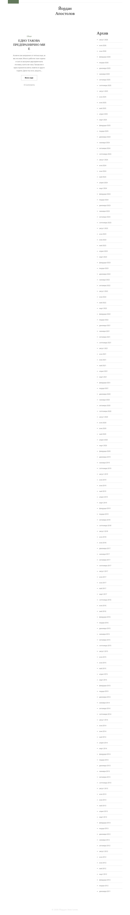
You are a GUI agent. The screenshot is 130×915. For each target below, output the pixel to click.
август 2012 (103, 851)
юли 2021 (102, 354)
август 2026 (103, 40)
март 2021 (103, 377)
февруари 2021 (104, 383)
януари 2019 (103, 514)
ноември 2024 (104, 142)
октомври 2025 (104, 80)
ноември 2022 (104, 280)
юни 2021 (102, 360)
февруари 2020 (104, 451)
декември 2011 (104, 891)
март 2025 (103, 120)
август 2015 (103, 651)
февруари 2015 (104, 685)
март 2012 (103, 874)
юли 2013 (102, 794)
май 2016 (102, 611)
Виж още (29, 78)
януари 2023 (103, 268)
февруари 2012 (104, 880)
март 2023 (103, 257)
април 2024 (103, 183)
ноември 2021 (104, 331)
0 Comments (29, 85)
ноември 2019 (104, 463)
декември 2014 (104, 697)
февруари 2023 (104, 263)
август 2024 (103, 160)
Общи (29, 36)
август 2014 (103, 720)
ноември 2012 (104, 840)
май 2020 (102, 434)
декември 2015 (104, 628)
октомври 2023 (104, 217)
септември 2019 (105, 468)
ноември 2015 (104, 634)
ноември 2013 (104, 771)
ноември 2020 (104, 400)
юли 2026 (102, 45)
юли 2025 (102, 97)
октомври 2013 (104, 777)
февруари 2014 (104, 754)
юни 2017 (102, 583)
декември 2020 (104, 394)
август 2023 (103, 228)
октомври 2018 (104, 520)
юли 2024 (102, 165)
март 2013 (103, 817)
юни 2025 (102, 102)
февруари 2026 (104, 57)
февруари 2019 (104, 508)
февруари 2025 (104, 125)
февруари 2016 (104, 617)
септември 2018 (105, 525)
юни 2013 (102, 800)
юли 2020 (102, 423)
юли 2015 (102, 657)
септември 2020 (105, 411)
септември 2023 (105, 223)
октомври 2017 (104, 560)
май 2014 (102, 737)
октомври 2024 (104, 148)
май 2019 (102, 491)
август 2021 (103, 348)
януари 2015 (103, 691)
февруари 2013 (104, 823)
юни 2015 (102, 663)
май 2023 (102, 245)
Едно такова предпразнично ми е (29, 45)
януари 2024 (103, 200)
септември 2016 (105, 600)
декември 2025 (104, 68)
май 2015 (102, 668)
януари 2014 (103, 760)
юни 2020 (102, 428)
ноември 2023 (104, 211)
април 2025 (103, 114)
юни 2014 (102, 731)
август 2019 (103, 474)
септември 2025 (105, 85)
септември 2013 (105, 783)
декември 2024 (104, 137)
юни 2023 (102, 240)
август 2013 (103, 788)
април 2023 (103, 251)
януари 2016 (103, 623)
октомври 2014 (104, 708)
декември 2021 (104, 325)
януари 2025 (103, 131)
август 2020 (103, 417)
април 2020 (103, 440)
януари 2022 (103, 320)
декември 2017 (104, 548)
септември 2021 (105, 343)
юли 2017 (102, 577)
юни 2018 (102, 543)
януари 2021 (103, 388)
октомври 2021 (104, 337)
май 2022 (102, 303)
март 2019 (103, 503)
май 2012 (102, 868)
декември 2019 (104, 457)
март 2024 (103, 188)
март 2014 (103, 748)
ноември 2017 (104, 554)
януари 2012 (103, 886)
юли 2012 (102, 857)
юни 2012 (102, 863)
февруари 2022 (104, 314)
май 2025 (102, 108)
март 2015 (103, 680)
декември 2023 (104, 205)
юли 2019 (102, 480)
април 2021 (103, 371)
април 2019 (103, 497)
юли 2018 (102, 537)
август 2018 (103, 531)
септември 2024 (105, 154)
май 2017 (102, 588)
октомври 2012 (104, 846)
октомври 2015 (104, 640)
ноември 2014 (104, 703)
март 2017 (103, 594)
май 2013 (102, 805)
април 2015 (103, 674)
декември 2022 (104, 274)
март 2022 (103, 308)
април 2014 (103, 743)
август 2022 (103, 291)
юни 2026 (102, 51)
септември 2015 (105, 645)
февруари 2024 (104, 194)
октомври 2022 (104, 285)
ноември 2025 (104, 74)
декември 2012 (104, 834)
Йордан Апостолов (65, 11)
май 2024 (102, 177)
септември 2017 (105, 565)
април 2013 (103, 811)
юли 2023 (102, 234)
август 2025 (103, 91)
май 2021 (102, 365)
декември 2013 (104, 765)
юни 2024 (102, 171)
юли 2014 (102, 725)
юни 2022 (102, 297)
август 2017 (103, 571)
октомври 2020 (104, 405)
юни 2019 (102, 485)
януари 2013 (103, 828)
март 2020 (103, 445)
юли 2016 (102, 605)
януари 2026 (103, 62)
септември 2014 (105, 714)
